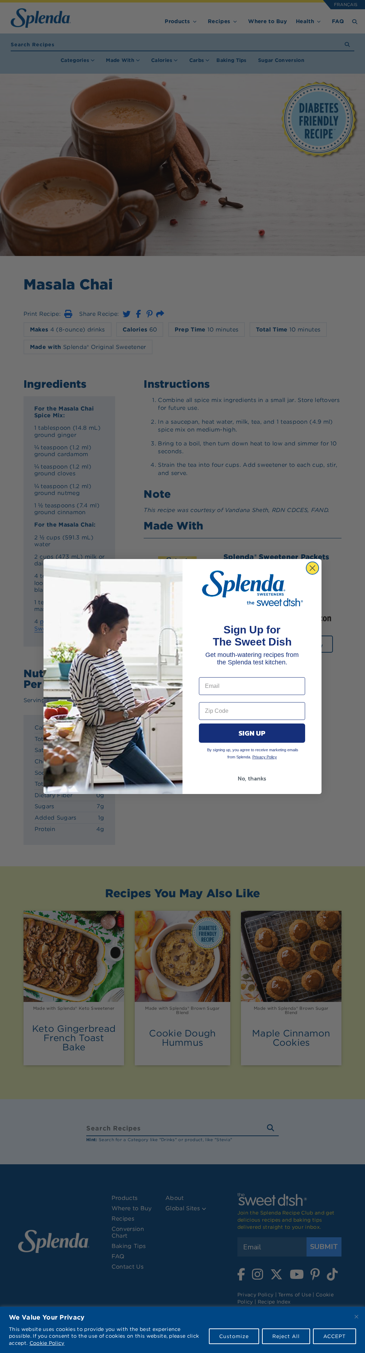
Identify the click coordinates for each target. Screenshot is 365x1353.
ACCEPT (334, 1336)
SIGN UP (252, 733)
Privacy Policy (264, 757)
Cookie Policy (47, 1343)
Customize (234, 1336)
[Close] (356, 1317)
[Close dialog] (312, 568)
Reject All (286, 1336)
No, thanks (252, 778)
